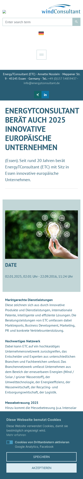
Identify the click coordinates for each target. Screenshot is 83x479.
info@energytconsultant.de (42, 83)
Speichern (41, 457)
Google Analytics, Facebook (42, 444)
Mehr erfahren (16, 435)
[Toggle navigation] (41, 55)
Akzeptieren (42, 468)
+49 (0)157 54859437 (62, 78)
